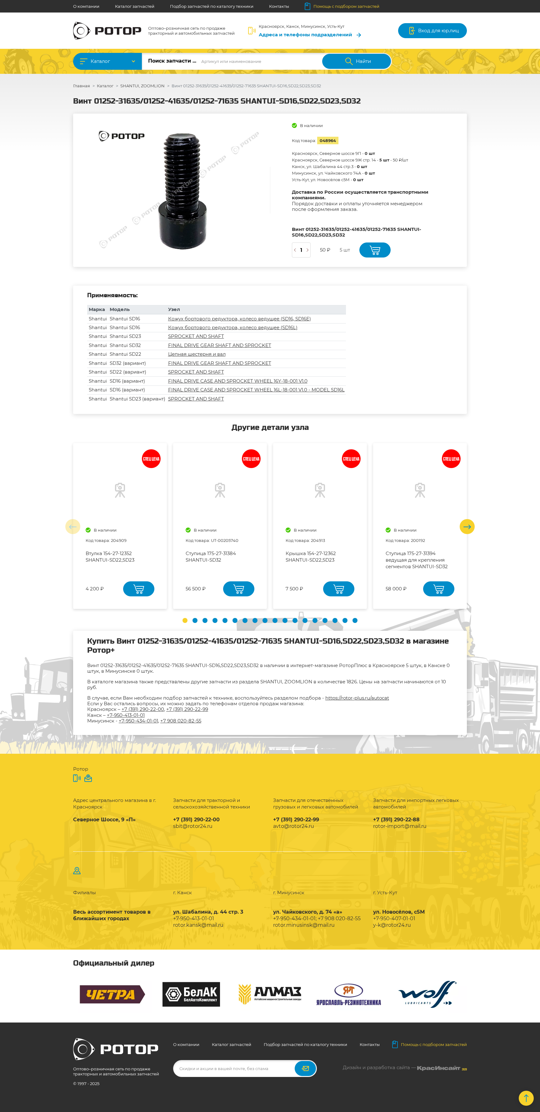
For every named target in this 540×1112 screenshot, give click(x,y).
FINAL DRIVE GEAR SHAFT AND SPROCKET (219, 345)
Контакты (279, 6)
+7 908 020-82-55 (180, 721)
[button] (185, 620)
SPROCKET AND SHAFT (196, 336)
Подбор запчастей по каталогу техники (211, 6)
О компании (86, 6)
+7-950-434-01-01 (138, 721)
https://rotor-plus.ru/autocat (357, 698)
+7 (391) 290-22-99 (187, 709)
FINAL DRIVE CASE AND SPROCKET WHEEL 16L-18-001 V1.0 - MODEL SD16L (256, 390)
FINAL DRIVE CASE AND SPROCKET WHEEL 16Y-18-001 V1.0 (238, 381)
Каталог (100, 61)
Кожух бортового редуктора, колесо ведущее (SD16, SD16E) (239, 319)
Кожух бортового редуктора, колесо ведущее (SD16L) (233, 327)
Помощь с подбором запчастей (346, 6)
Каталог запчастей (134, 6)
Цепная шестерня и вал (197, 354)
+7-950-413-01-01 (126, 715)
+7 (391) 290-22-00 (143, 709)
